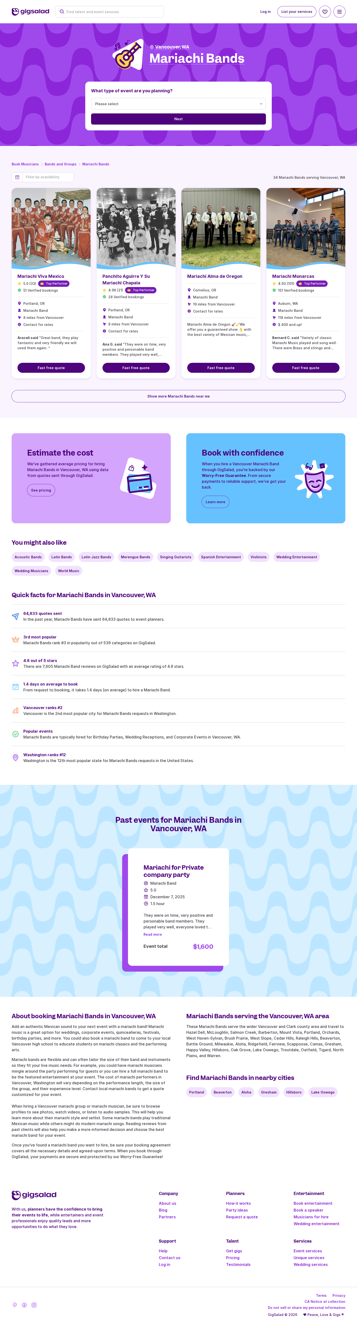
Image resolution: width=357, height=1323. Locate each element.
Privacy (338, 1295)
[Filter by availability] (48, 177)
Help (163, 1250)
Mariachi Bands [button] (197, 58)
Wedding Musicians (31, 571)
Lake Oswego (323, 1092)
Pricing (232, 1257)
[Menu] (339, 11)
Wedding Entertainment (296, 557)
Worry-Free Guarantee (224, 475)
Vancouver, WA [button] (172, 47)
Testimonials (238, 1264)
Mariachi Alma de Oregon (214, 276)
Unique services (309, 1257)
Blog (163, 1210)
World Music (68, 571)
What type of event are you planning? (132, 90)
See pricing (41, 490)
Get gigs (234, 1250)
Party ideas (237, 1210)
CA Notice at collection (325, 1301)
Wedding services (311, 1264)
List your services (296, 11)
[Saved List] (325, 11)
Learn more (215, 502)
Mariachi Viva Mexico (40, 276)
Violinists (259, 557)
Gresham (269, 1092)
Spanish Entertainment (221, 557)
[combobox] (112, 11)
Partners (167, 1216)
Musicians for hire (311, 1216)
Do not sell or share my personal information (306, 1308)
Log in (265, 11)
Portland (196, 1092)
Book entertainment (313, 1203)
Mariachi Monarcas (293, 276)
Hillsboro (294, 1092)
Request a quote (242, 1216)
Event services (308, 1250)
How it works (238, 1203)
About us (167, 1203)
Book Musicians (25, 164)
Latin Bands (61, 557)
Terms (321, 1295)
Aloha (246, 1092)
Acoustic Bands (28, 557)
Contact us (169, 1257)
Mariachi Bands (95, 164)
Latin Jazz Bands (96, 557)
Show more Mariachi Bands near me (178, 396)
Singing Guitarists (175, 557)
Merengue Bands (135, 557)
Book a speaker (308, 1210)
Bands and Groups (60, 164)
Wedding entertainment (317, 1223)
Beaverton (223, 1092)
